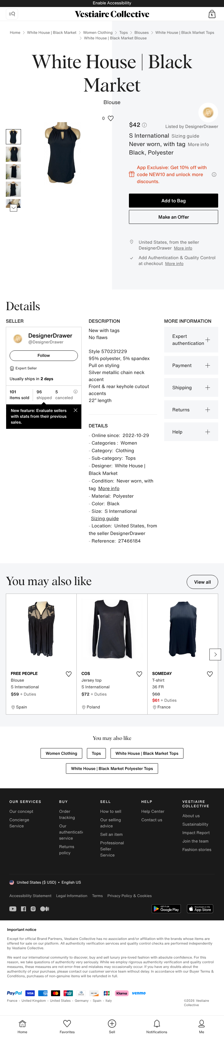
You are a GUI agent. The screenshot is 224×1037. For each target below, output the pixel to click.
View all (202, 581)
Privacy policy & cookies (129, 896)
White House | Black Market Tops (184, 32)
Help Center (152, 811)
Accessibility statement (30, 896)
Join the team (195, 841)
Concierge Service (19, 823)
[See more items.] (13, 208)
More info (198, 144)
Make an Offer (173, 216)
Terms (97, 896)
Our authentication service (73, 832)
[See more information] (214, 174)
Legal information (71, 896)
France (12, 1001)
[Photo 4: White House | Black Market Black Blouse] (13, 189)
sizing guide (185, 135)
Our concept (21, 811)
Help (177, 431)
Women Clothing (98, 32)
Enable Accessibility (112, 3)
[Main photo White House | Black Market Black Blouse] (13, 136)
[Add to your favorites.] (68, 674)
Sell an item (111, 834)
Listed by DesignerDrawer (191, 126)
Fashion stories (196, 850)
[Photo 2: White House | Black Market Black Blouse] (13, 154)
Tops (123, 32)
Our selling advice (110, 823)
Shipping (182, 387)
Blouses (141, 32)
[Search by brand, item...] (12, 14)
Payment (182, 365)
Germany (82, 1001)
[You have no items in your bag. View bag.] (212, 14)
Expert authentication (188, 340)
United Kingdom (34, 1001)
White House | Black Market (51, 32)
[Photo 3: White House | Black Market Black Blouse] (13, 171)
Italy (109, 1001)
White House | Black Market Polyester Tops (112, 769)
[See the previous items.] (13, 129)
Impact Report (196, 833)
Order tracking (67, 814)
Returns (181, 409)
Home (15, 32)
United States (60, 1001)
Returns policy (66, 850)
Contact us (151, 820)
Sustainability (195, 824)
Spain (97, 1001)
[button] (212, 14)
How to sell (110, 811)
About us (191, 816)
